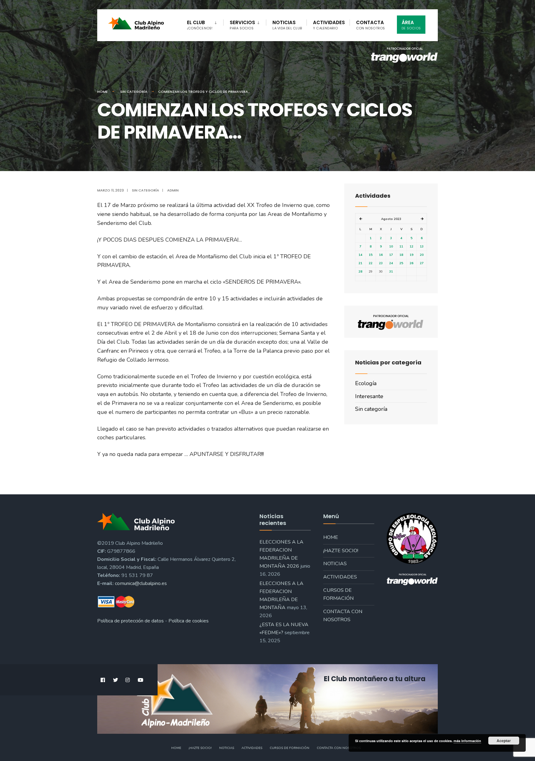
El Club (199, 25)
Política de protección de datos (130, 620)
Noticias (287, 25)
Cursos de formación (338, 594)
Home (102, 91)
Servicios (242, 25)
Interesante (369, 396)
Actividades (329, 25)
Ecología (365, 383)
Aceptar (504, 740)
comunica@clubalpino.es (141, 583)
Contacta (370, 25)
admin (173, 190)
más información (467, 740)
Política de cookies (188, 620)
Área (411, 25)
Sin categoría (133, 91)
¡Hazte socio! (340, 550)
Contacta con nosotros (343, 615)
